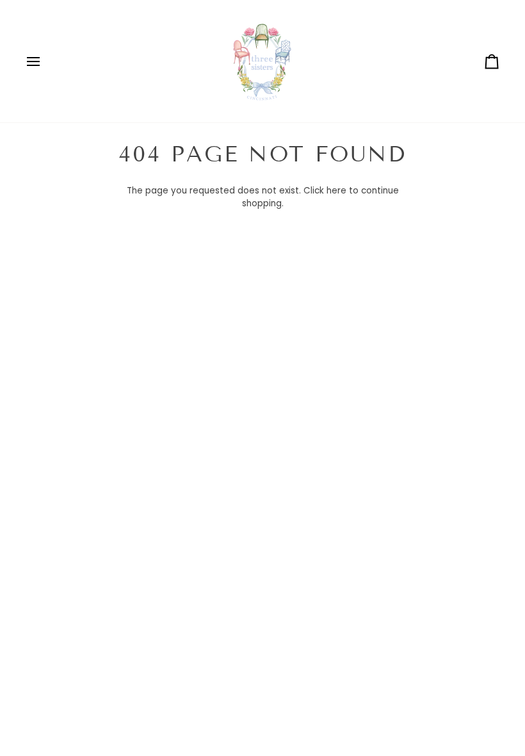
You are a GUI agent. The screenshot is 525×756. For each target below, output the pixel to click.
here (336, 191)
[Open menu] (45, 61)
